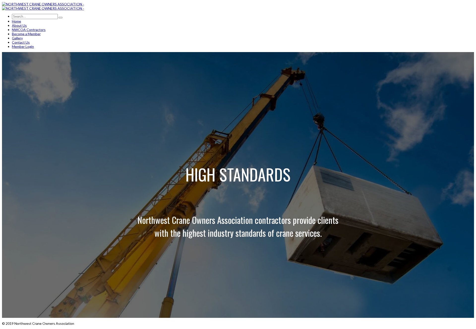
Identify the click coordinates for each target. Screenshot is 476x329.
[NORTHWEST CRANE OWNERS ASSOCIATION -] (43, 4)
